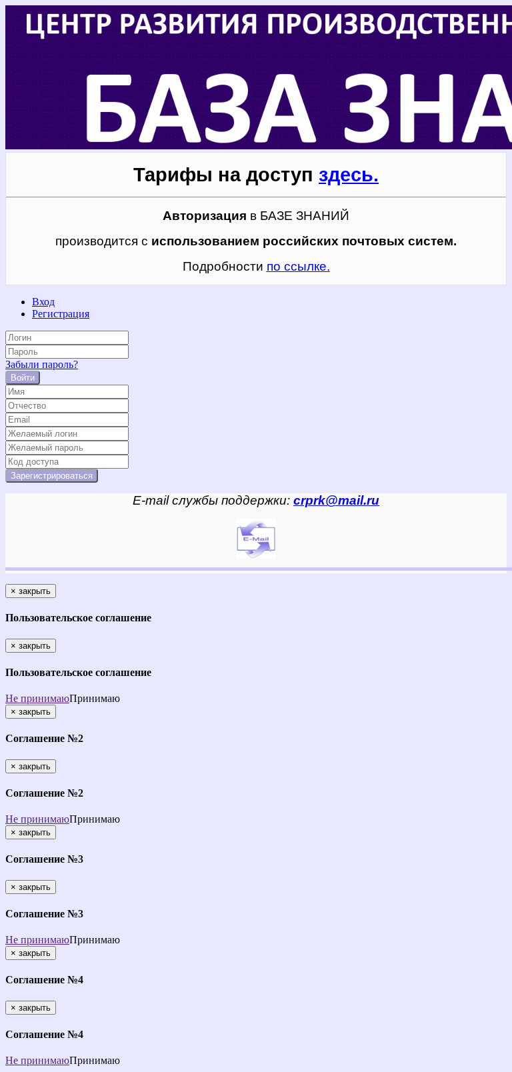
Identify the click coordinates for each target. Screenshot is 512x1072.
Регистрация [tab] (60, 313)
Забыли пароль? (41, 364)
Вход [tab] (43, 301)
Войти (23, 378)
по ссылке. (298, 266)
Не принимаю (37, 698)
